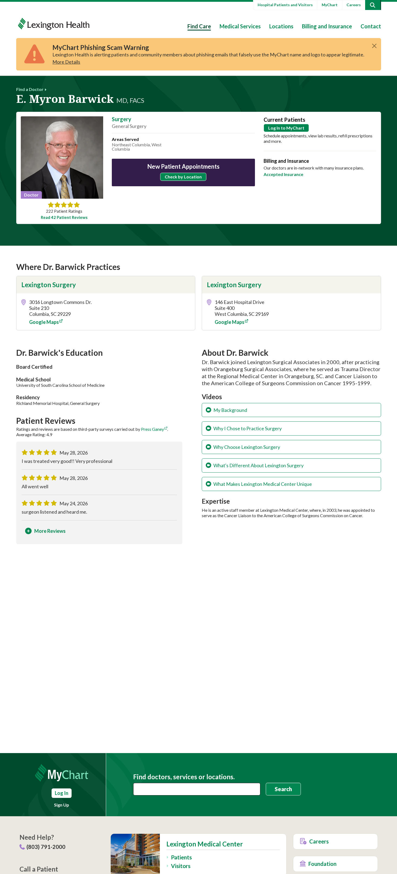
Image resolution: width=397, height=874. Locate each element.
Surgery (121, 119)
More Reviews (50, 531)
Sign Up (61, 804)
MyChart (330, 4)
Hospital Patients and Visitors (285, 4)
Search (283, 789)
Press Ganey (152, 429)
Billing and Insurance (327, 26)
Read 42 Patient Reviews (64, 217)
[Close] (374, 45)
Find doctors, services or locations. (184, 777)
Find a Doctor (29, 89)
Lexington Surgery (48, 285)
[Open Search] (372, 5)
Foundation (322, 864)
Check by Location (183, 176)
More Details (66, 62)
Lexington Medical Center (204, 844)
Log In (61, 793)
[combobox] (197, 789)
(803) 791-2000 (45, 846)
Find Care (199, 26)
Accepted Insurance (283, 174)
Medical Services (240, 26)
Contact (371, 26)
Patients (181, 857)
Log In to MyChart (286, 127)
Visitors (180, 865)
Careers (353, 4)
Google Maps (44, 322)
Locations (281, 26)
